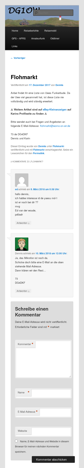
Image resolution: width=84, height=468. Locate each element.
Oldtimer (54, 38)
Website (22, 431)
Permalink (38, 153)
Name (23, 392)
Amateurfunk (38, 38)
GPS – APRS (19, 38)
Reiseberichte (31, 30)
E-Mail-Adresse (28, 412)
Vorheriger (18, 58)
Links (14, 46)
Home (15, 30)
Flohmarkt (58, 146)
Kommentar (25, 344)
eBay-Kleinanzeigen (55, 109)
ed (16, 189)
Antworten (23, 222)
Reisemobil (50, 30)
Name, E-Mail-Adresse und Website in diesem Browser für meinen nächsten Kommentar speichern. (42, 446)
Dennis (59, 85)
